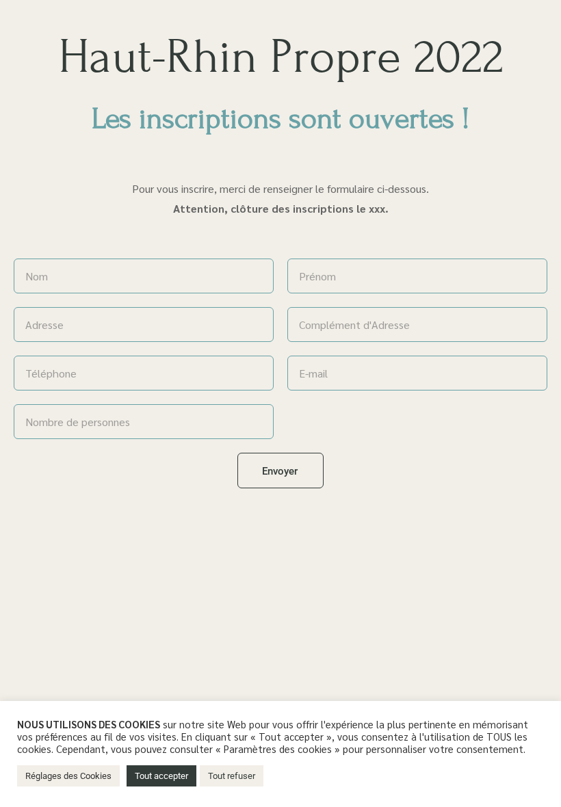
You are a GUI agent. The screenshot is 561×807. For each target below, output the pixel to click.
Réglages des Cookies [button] (68, 776)
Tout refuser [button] (231, 776)
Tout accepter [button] (161, 776)
